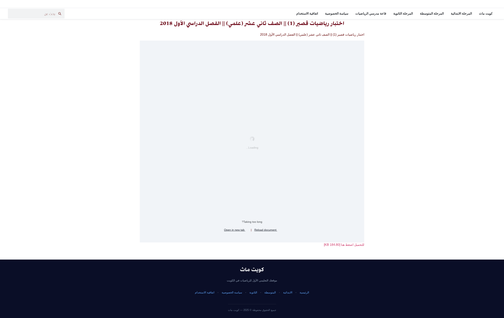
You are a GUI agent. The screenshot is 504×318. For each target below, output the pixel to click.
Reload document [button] (265, 229)
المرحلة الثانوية (403, 13)
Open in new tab (234, 229)
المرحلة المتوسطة (432, 13)
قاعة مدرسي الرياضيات (370, 13)
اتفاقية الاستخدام (307, 13)
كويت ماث (486, 13)
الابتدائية (287, 292)
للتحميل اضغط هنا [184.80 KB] (344, 244)
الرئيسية (304, 292)
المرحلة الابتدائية (461, 13)
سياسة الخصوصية (336, 13)
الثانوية (253, 292)
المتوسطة (270, 292)
